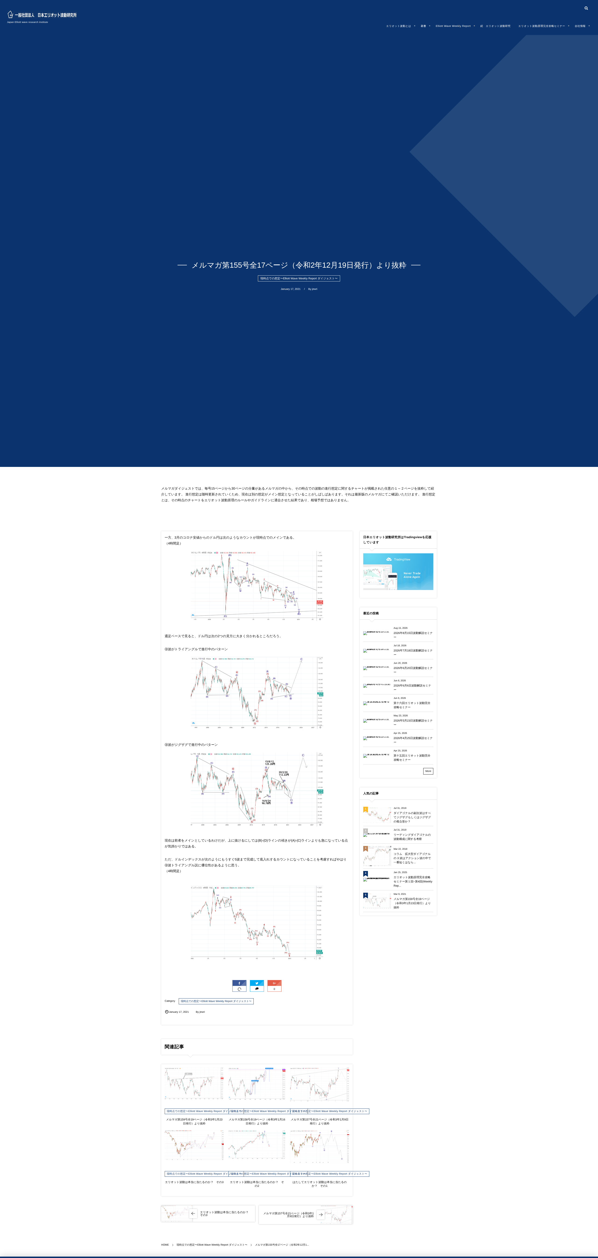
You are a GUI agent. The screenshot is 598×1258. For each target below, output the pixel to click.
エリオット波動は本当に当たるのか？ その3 (194, 1182)
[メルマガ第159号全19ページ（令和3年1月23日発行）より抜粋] (194, 1084)
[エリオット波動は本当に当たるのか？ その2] (256, 1145)
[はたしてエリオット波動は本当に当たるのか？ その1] (319, 1147)
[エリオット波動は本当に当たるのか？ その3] (194, 1145)
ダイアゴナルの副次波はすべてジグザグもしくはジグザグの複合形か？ (412, 817)
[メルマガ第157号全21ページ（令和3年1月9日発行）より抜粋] (319, 1085)
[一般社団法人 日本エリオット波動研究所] (42, 15)
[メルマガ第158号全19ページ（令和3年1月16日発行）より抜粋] (256, 1084)
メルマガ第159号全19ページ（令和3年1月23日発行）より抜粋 (412, 903)
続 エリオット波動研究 (495, 26)
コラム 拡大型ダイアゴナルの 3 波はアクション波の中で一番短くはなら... (412, 858)
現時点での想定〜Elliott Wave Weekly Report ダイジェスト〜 (299, 278)
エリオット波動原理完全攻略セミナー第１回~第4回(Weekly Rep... (413, 881)
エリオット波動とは (398, 26)
